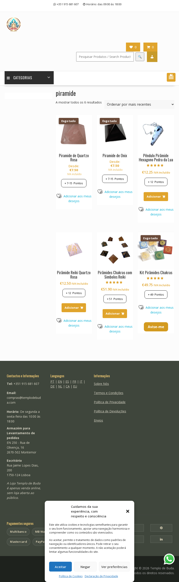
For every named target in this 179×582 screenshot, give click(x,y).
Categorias (22, 77)
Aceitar (60, 567)
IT (81, 381)
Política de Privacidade (110, 402)
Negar (85, 567)
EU (75, 386)
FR (74, 381)
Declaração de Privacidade (101, 576)
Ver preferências (114, 567)
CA (68, 386)
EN (60, 381)
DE (52, 386)
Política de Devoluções (110, 411)
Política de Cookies (71, 576)
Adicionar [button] (154, 196)
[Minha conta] (152, 57)
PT (52, 381)
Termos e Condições (108, 393)
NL (60, 386)
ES (67, 381)
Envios (98, 420)
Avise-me (156, 326)
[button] (128, 511)
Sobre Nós (101, 384)
